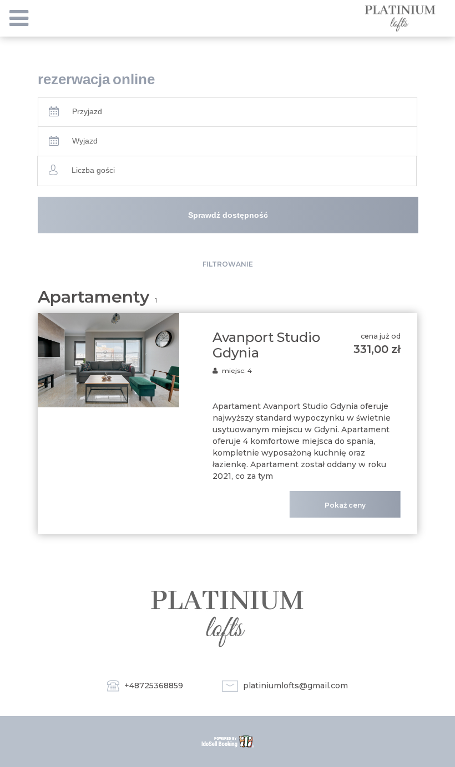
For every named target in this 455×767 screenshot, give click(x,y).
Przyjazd (87, 111)
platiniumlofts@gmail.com (295, 686)
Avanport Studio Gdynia (266, 345)
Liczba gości (93, 170)
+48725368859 (153, 686)
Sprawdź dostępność (228, 215)
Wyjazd (85, 140)
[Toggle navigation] (19, 18)
